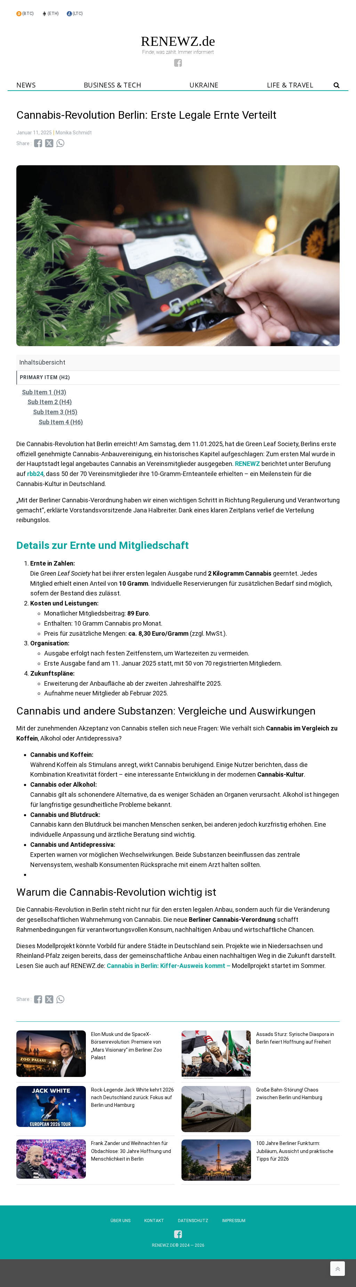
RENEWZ (247, 463)
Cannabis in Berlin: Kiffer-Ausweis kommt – (168, 965)
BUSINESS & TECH (112, 85)
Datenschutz (193, 1220)
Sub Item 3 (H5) (55, 412)
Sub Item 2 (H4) (49, 402)
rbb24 (35, 473)
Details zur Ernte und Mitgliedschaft (102, 545)
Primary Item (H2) (45, 377)
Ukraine (204, 85)
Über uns (120, 1220)
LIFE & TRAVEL (290, 85)
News (25, 85)
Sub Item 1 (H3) (44, 392)
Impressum (233, 1220)
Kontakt (154, 1220)
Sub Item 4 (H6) (61, 422)
